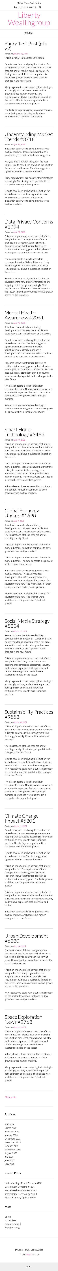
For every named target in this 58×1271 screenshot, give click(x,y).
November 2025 (13, 1142)
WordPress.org (12, 1227)
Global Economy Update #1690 (22, 513)
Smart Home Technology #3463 (24, 431)
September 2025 (13, 1149)
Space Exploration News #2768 (23, 1019)
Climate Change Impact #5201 (22, 818)
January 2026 (11, 1135)
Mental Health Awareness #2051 (24, 315)
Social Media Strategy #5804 (27, 623)
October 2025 (11, 1145)
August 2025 (11, 1153)
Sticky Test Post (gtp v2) (26, 45)
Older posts (10, 1097)
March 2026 (11, 1127)
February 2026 (12, 1131)
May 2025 (10, 1163)
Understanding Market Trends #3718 (29, 136)
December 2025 (13, 1138)
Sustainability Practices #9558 (29, 714)
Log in (8, 1216)
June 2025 (10, 1160)
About (29, 1267)
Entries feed (11, 1220)
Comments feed (13, 1223)
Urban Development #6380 (26, 938)
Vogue (29, 1254)
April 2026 (10, 1124)
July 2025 (9, 1156)
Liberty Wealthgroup (29, 18)
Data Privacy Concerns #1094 (29, 224)
